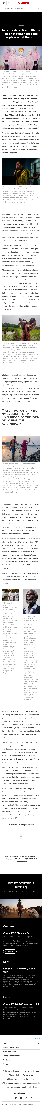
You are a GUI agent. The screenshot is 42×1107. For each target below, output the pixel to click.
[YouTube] (31, 1098)
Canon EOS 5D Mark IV (16, 933)
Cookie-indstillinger (30, 1087)
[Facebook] (10, 1098)
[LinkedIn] (21, 1098)
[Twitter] (26, 1098)
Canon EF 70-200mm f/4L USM (21, 1004)
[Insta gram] (16, 1098)
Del (21, 839)
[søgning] (9, 2)
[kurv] (4, 3)
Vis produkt (10, 951)
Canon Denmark (20, 1093)
